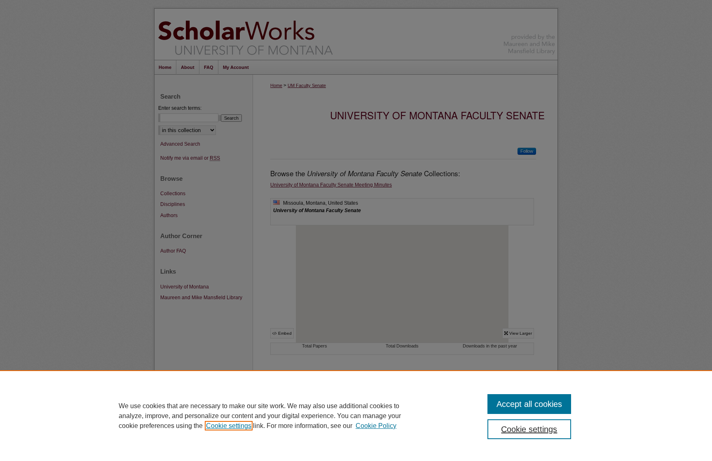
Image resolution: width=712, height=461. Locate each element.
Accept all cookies (529, 404)
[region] (356, 415)
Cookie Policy (376, 425)
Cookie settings (228, 425)
